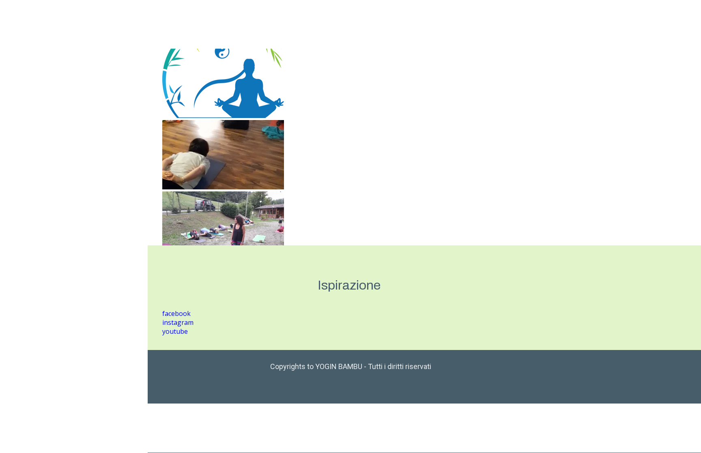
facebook (176, 313)
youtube (175, 331)
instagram (178, 322)
